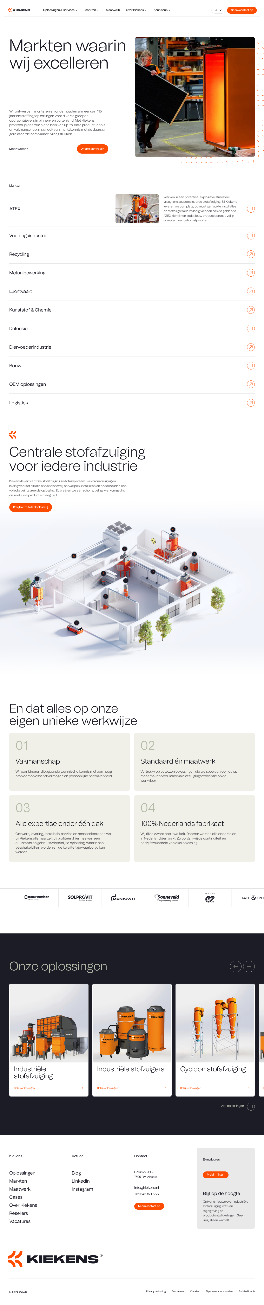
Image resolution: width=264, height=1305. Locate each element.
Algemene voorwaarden (219, 1291)
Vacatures (20, 1221)
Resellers (18, 1213)
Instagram (82, 1189)
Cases (15, 1197)
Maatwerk (20, 1189)
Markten (18, 1181)
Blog (76, 1173)
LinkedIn (81, 1181)
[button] (218, 10)
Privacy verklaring (156, 1291)
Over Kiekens (23, 1205)
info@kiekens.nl (146, 1187)
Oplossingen (22, 1173)
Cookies (194, 1291)
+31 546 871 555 (146, 1194)
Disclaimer (178, 1291)
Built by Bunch (247, 1291)
